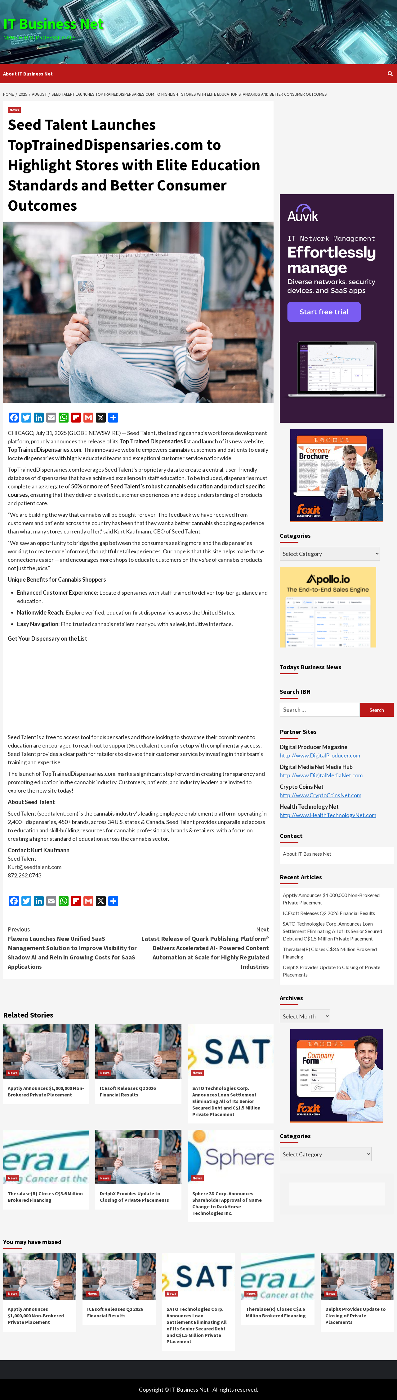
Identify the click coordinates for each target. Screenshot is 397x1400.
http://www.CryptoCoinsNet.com (320, 795)
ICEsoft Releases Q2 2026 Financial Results (128, 1091)
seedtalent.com (58, 813)
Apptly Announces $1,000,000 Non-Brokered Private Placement (46, 1091)
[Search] (390, 74)
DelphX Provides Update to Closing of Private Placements (134, 1196)
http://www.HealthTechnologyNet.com (328, 815)
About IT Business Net (28, 74)
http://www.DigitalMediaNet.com (321, 775)
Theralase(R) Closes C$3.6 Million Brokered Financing (45, 1196)
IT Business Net (53, 23)
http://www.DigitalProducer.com (320, 755)
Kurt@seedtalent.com (34, 866)
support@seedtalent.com (140, 745)
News (14, 110)
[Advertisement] (264, 31)
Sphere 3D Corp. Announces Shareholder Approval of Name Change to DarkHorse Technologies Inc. (227, 1203)
